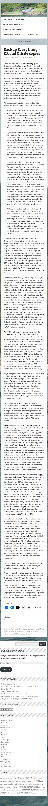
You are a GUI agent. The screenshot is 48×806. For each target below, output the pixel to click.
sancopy (9, 790)
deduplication (21, 631)
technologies (35, 629)
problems (20, 629)
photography (4, 742)
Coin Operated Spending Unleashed (13, 694)
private (43, 787)
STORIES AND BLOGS (12, 29)
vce (14, 793)
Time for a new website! (9, 691)
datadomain (12, 631)
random (3, 747)
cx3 (9, 781)
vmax (18, 792)
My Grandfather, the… (8, 684)
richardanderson (30, 57)
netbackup (7, 634)
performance (32, 786)
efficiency (13, 629)
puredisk (22, 634)
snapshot (17, 790)
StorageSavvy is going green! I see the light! (16, 698)
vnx (30, 792)
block (17, 777)
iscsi (42, 784)
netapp (39, 631)
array (6, 778)
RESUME (20, 19)
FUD (2, 737)
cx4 (12, 781)
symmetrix (36, 789)
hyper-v (32, 784)
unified (43, 790)
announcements (6, 720)
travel (2, 764)
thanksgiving (5, 761)
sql (22, 790)
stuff (2, 757)
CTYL (2, 732)
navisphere (14, 787)
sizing (12, 790)
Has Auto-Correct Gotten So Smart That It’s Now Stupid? (21, 686)
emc (37, 780)
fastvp (27, 784)
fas (12, 784)
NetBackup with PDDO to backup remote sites (22, 426)
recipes (3, 749)
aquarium (3, 722)
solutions (27, 629)
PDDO (16, 634)
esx (41, 781)
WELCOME (7, 19)
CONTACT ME (33, 34)
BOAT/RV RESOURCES (13, 34)
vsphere (35, 793)
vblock (11, 793)
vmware (24, 792)
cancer (2, 725)
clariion (32, 777)
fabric (9, 784)
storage (28, 634)
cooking (3, 730)
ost (12, 634)
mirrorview (7, 787)
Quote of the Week (7, 689)
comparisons (5, 727)
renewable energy (6, 752)
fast (15, 784)
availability (11, 778)
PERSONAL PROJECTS (13, 24)
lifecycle (29, 631)
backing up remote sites (12, 68)
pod (39, 787)
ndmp (35, 631)
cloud (40, 778)
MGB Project (5, 739)
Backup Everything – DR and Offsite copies (22, 51)
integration (38, 784)
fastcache (21, 784)
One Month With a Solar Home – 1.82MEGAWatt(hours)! (21, 696)
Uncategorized (5, 766)
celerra (6, 631)
